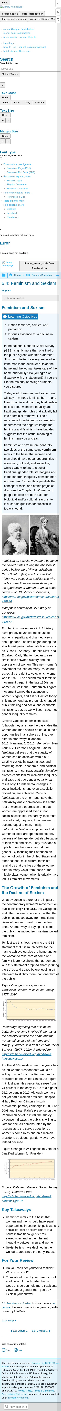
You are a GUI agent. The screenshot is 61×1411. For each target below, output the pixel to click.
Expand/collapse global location (57, 274)
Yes (8, 1350)
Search (7, 1407)
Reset (5, 97)
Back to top (8, 1320)
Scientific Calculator (17, 188)
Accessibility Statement (14, 1394)
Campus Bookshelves (43, 275)
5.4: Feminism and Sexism (16, 1303)
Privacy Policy (24, 1390)
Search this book (9, 63)
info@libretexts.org (17, 1397)
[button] (12, 213)
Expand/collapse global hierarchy (5, 275)
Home (17, 275)
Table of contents (16, 298)
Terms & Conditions (43, 1390)
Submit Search (10, 74)
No (20, 1350)
